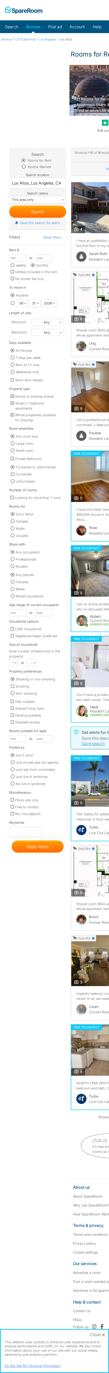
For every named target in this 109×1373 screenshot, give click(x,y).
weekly (21, 265)
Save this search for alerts (40, 223)
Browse (33, 26)
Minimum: (19, 322)
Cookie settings (85, 1252)
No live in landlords (31, 784)
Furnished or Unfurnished (36, 467)
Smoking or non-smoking (35, 679)
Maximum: (19, 332)
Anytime (22, 295)
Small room (24, 451)
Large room (24, 443)
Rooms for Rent (39, 160)
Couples (22, 536)
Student (22, 566)
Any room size (27, 436)
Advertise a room (87, 1272)
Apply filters (38, 846)
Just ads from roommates (35, 769)
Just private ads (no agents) (37, 762)
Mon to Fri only (28, 365)
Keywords (16, 823)
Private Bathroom (28, 459)
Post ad (55, 26)
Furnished (23, 474)
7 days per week (28, 358)
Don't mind (24, 755)
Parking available (28, 715)
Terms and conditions (90, 1234)
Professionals (26, 559)
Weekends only (27, 372)
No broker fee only (29, 279)
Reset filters (52, 237)
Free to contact (27, 807)
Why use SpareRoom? (91, 1205)
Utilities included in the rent (36, 272)
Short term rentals (29, 380)
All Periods (24, 350)
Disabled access (27, 722)
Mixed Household (29, 596)
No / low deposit (28, 814)
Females (22, 521)
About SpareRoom (87, 1196)
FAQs (77, 1320)
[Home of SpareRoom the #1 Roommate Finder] (23, 10)
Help (97, 26)
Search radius (37, 193)
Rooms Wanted (39, 167)
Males (20, 528)
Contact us (81, 1311)
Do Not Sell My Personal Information (33, 1366)
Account (77, 26)
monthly (42, 265)
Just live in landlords (32, 777)
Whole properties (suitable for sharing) (35, 417)
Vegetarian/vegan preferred (36, 636)
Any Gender (25, 575)
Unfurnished (25, 481)
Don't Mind (24, 514)
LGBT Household (28, 629)
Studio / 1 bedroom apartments (29, 405)
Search (11, 26)
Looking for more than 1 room (38, 498)
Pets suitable (25, 701)
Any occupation (28, 552)
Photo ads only (27, 800)
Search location (37, 175)
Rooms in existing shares (34, 396)
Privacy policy (84, 1243)
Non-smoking (26, 693)
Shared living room (29, 708)
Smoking (22, 686)
